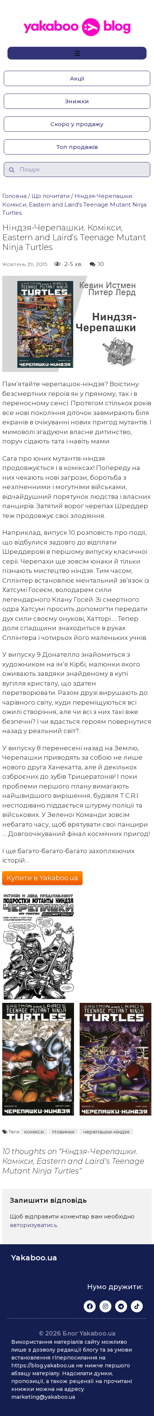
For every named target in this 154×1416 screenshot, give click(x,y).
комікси (34, 1132)
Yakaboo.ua (34, 1257)
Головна (14, 195)
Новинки (63, 1132)
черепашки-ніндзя (106, 1132)
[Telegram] (121, 1306)
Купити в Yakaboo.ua (42, 878)
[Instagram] (105, 1306)
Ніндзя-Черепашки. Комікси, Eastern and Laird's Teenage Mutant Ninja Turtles (74, 204)
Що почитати (50, 195)
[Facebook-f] (90, 1306)
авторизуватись (33, 1225)
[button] (77, 78)
